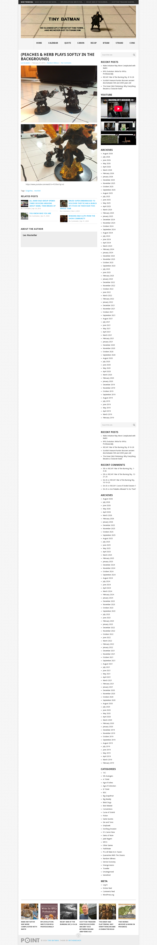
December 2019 (109, 385)
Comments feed (109, 891)
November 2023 (109, 259)
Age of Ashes (108, 783)
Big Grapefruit (108, 796)
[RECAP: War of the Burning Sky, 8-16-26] (68, 911)
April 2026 (107, 167)
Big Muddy (107, 799)
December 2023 (109, 256)
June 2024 (107, 239)
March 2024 (107, 246)
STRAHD (119, 43)
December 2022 (109, 282)
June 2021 (107, 325)
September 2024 (109, 229)
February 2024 (108, 249)
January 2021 (108, 342)
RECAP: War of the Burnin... (97, 2)
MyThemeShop (74, 940)
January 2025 (108, 216)
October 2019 (108, 391)
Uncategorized (108, 872)
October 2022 (108, 289)
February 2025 (108, 213)
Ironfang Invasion (109, 829)
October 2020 (108, 352)
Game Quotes (108, 819)
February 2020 (108, 378)
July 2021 (106, 322)
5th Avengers (108, 776)
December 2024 (109, 220)
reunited (37, 191)
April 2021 (107, 332)
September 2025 (109, 190)
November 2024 (109, 223)
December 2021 (109, 305)
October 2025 (108, 187)
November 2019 (109, 388)
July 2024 (106, 236)
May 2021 (107, 329)
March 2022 (107, 295)
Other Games (108, 845)
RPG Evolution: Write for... (72, 2)
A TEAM (106, 779)
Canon (80, 43)
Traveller (106, 868)
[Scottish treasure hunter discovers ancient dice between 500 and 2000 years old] (88, 911)
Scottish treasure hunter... (123, 2)
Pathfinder (107, 849)
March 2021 (107, 335)
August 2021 (108, 319)
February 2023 (108, 276)
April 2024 (107, 243)
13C (104, 773)
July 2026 (106, 157)
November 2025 (109, 183)
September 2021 (109, 315)
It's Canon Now (109, 832)
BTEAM (106, 43)
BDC (104, 793)
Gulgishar (29, 191)
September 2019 (109, 395)
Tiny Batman (53, 940)
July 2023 (106, 269)
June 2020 (107, 365)
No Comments (66, 63)
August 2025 (108, 193)
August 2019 (108, 398)
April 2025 (107, 206)
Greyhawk (106, 826)
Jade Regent (107, 839)
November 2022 (109, 286)
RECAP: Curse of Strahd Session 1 (123, 486)
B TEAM (106, 789)
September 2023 (109, 266)
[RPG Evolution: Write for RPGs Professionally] (49, 911)
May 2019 (107, 408)
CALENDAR (53, 43)
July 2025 (106, 196)
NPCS (105, 842)
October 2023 (108, 262)
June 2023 (107, 272)
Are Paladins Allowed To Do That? (123, 489)
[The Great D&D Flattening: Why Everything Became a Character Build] (107, 911)
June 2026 (107, 160)
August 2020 (108, 358)
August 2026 (108, 154)
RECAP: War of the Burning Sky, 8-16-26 (118, 77)
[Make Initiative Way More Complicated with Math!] (29, 911)
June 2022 (107, 292)
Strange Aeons (108, 865)
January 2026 (108, 177)
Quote (67, 43)
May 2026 (107, 163)
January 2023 (108, 279)
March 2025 (107, 210)
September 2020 (109, 355)
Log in (105, 885)
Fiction (105, 816)
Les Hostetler (25, 63)
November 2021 (109, 309)
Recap (94, 43)
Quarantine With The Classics (114, 855)
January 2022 (108, 302)
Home (39, 43)
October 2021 (108, 312)
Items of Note (108, 835)
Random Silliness (53, 63)
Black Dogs (107, 802)
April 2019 (107, 411)
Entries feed (107, 888)
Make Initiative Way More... (46, 2)
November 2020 (109, 348)
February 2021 (108, 338)
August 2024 (108, 233)
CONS (132, 43)
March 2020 (107, 375)
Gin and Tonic (108, 822)
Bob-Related (107, 806)
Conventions (107, 809)
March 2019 (107, 414)
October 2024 (108, 226)
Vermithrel (107, 875)
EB (104, 469)
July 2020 (106, 362)
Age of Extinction (109, 786)
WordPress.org (108, 895)
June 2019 (107, 404)
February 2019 (108, 418)
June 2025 (107, 200)
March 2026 (107, 170)
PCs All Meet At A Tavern (112, 852)
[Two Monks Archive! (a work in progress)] (127, 911)
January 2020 (108, 381)
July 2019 (106, 401)
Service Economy (109, 862)
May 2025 (107, 203)
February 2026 (108, 173)
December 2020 (109, 345)
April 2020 (107, 371)
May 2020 (107, 368)
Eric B (105, 480)
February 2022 (108, 299)
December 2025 (109, 180)
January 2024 (108, 253)
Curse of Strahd (109, 812)
